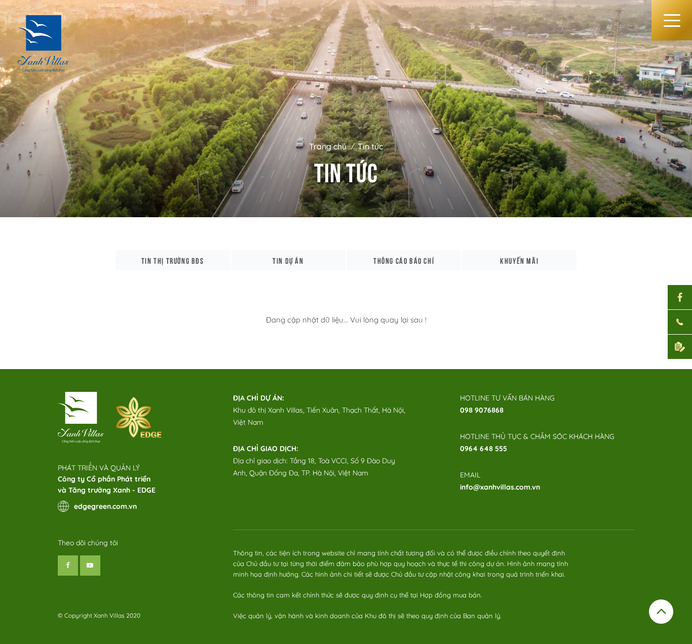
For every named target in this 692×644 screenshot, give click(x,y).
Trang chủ (328, 146)
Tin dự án (288, 260)
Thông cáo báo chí (403, 260)
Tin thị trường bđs (172, 260)
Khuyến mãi (519, 260)
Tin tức (370, 146)
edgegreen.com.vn (105, 506)
